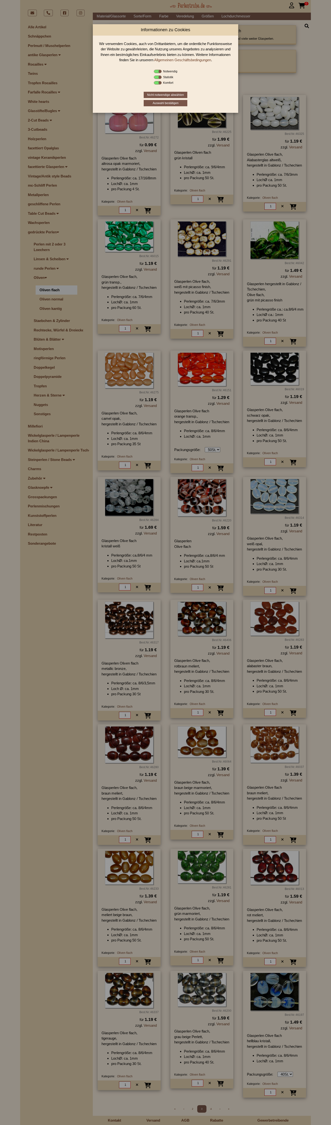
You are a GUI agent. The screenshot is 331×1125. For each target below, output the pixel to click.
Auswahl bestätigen (166, 103)
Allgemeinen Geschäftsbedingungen (182, 60)
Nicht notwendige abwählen (165, 95)
